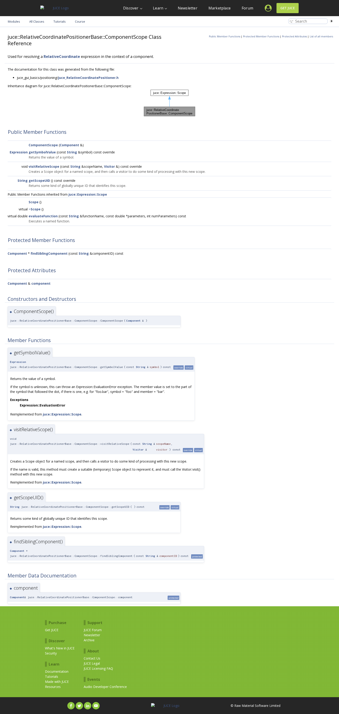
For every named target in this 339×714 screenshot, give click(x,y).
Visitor (109, 166)
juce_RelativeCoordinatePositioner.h (88, 77)
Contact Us (92, 658)
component (41, 283)
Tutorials (51, 676)
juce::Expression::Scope (87, 194)
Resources (53, 686)
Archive (89, 640)
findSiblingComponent (49, 253)
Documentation (56, 671)
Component (69, 145)
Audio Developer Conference (105, 686)
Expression (19, 152)
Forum (247, 8)
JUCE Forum (93, 630)
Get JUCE (287, 8)
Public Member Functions (224, 36)
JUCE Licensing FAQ (98, 668)
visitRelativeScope (44, 166)
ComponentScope (43, 145)
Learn (158, 8)
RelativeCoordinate (62, 56)
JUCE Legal (92, 663)
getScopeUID (39, 180)
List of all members (321, 36)
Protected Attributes (294, 36)
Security (51, 653)
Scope (34, 202)
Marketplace (219, 8)
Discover (131, 8)
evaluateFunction (43, 216)
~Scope (35, 209)
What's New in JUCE (59, 648)
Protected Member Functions (261, 36)
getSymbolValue (42, 152)
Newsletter (187, 8)
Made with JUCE (57, 681)
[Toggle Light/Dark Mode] (331, 21)
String (72, 152)
